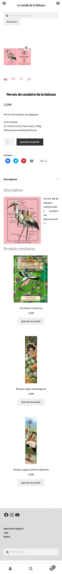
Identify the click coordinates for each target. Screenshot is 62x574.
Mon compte (10, 568)
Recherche (12, 21)
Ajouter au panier (30, 141)
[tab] (31, 179)
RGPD (7, 536)
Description (10, 179)
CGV (6, 532)
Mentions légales (14, 528)
